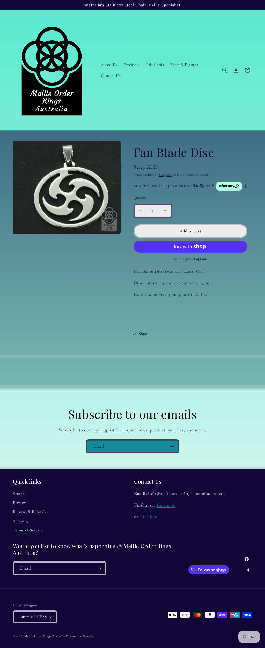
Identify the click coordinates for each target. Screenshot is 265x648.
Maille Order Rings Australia (44, 636)
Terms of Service (28, 530)
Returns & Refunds (29, 511)
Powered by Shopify (80, 636)
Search (19, 493)
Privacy (19, 502)
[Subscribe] (172, 446)
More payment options (190, 259)
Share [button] (144, 333)
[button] (224, 70)
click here (149, 517)
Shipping (166, 174)
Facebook (166, 505)
